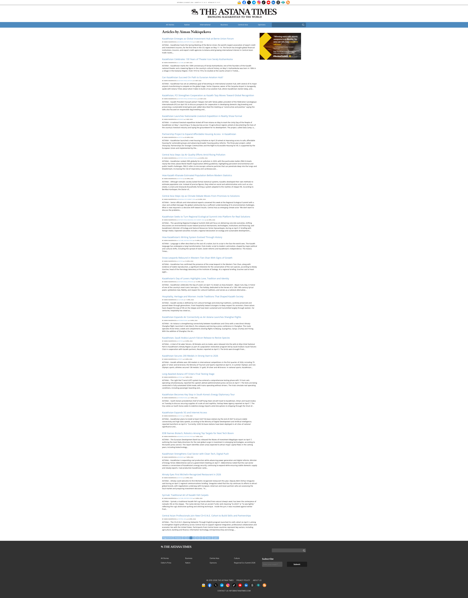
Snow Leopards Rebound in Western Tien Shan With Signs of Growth (197, 257)
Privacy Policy (243, 580)
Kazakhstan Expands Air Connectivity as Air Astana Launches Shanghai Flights (201, 317)
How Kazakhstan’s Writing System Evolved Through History (192, 237)
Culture (180, 62)
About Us (257, 580)
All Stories (170, 24)
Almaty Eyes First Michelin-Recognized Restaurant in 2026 (191, 474)
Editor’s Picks (188, 42)
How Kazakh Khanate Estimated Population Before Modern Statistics (197, 175)
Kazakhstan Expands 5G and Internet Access (184, 412)
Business (224, 24)
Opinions (261, 24)
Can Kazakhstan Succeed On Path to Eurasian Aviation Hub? (192, 77)
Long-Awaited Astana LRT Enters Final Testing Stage (188, 373)
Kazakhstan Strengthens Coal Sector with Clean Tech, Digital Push (195, 453)
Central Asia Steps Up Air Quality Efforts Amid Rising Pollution (193, 154)
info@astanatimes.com (240, 591)
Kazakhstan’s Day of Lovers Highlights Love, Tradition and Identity (195, 278)
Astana (180, 377)
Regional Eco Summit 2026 (186, 199)
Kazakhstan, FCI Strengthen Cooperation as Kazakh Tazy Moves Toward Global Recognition (208, 95)
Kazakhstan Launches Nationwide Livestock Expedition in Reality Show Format (202, 116)
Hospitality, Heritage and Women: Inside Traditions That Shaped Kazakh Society (202, 296)
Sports (180, 359)
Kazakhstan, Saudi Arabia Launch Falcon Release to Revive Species (196, 337)
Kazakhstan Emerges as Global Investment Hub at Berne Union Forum (198, 38)
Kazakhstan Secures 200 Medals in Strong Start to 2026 (190, 355)
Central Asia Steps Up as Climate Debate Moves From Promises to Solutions (201, 195)
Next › (209, 538)
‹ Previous (177, 538)
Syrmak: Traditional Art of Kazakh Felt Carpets (185, 495)
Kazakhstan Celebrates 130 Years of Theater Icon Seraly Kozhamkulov (197, 59)
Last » (216, 538)
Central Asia (243, 24)
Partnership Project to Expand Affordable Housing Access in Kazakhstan (199, 134)
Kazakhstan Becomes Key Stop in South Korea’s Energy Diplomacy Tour (198, 394)
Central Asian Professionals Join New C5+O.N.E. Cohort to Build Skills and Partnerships (206, 515)
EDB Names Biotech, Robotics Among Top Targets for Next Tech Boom (198, 433)
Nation (187, 24)
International (205, 24)
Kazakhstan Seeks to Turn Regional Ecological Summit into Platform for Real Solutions (206, 216)
